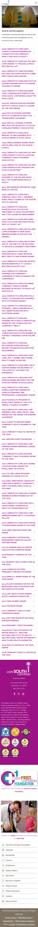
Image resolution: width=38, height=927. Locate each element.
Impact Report (11, 870)
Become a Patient (13, 881)
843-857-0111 (19, 688)
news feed (20, 838)
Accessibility (8, 920)
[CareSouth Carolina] (5, 3)
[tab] (19, 53)
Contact (9, 896)
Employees (10, 865)
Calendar (9, 850)
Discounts (10, 876)
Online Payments (12, 891)
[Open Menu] (36, 2)
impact (13, 835)
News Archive (11, 901)
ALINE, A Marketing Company (22, 924)
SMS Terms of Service (24, 920)
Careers (9, 860)
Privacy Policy (20, 724)
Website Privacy (25, 917)
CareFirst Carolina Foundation (18, 845)
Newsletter (10, 855)
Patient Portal (11, 886)
